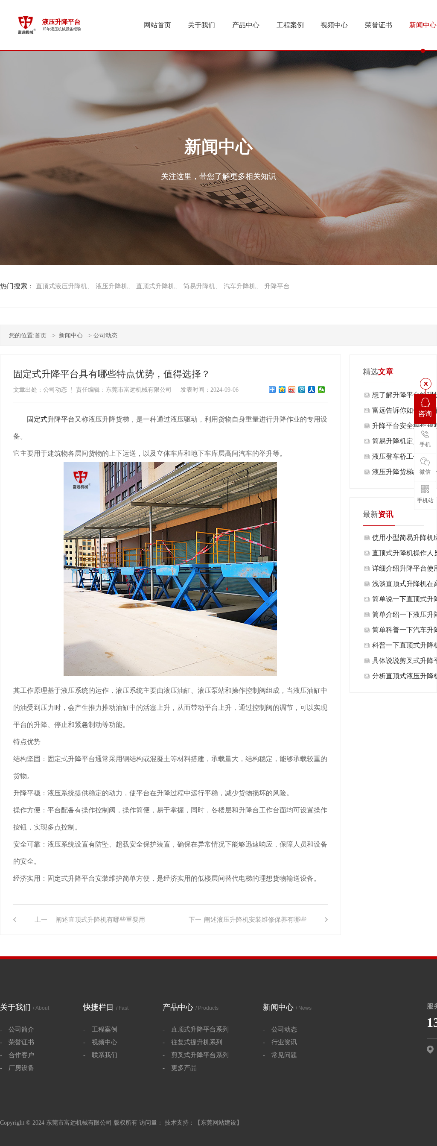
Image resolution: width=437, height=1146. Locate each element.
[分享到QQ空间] (282, 389)
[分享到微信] (321, 389)
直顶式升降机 (155, 286)
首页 (41, 335)
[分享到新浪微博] (292, 389)
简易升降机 (199, 286)
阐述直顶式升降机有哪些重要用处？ (100, 925)
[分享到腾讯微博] (302, 389)
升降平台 (277, 286)
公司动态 (105, 335)
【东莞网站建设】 (218, 1123)
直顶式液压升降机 (61, 286)
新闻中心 (71, 335)
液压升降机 (112, 286)
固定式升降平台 (51, 419)
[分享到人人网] (311, 389)
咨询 (425, 413)
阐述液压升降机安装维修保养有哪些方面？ (255, 925)
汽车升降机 (240, 286)
